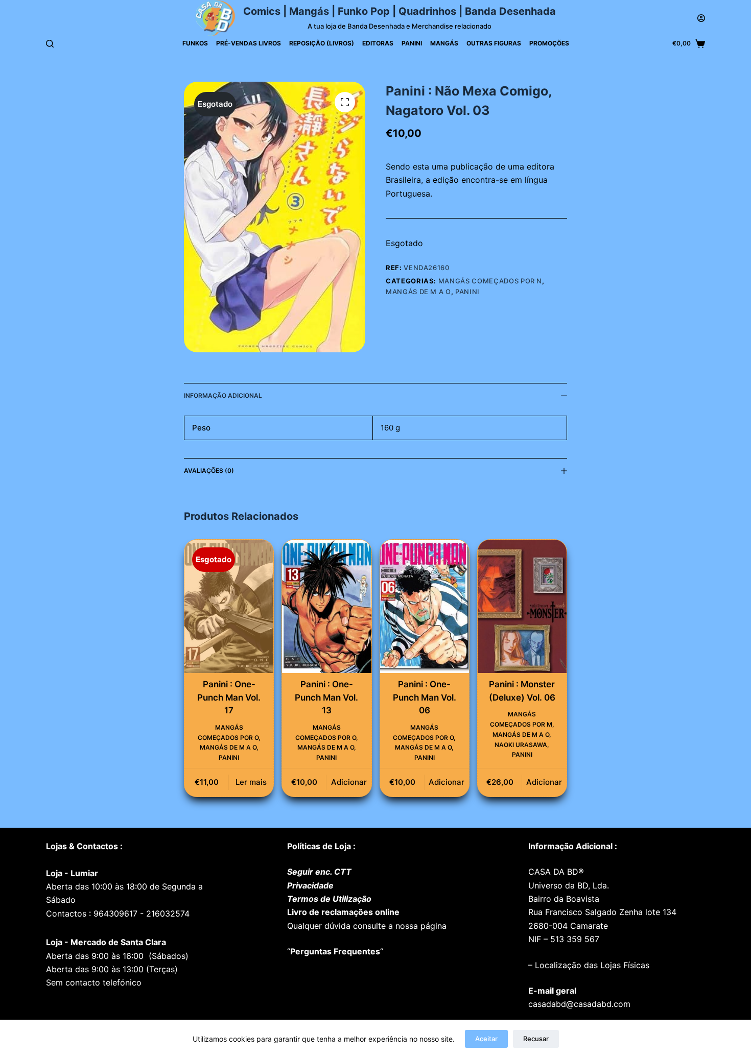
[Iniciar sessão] (701, 18)
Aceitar (486, 1039)
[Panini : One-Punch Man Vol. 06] (424, 606)
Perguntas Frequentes (335, 951)
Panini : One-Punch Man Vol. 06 (424, 697)
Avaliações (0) (209, 470)
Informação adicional (223, 395)
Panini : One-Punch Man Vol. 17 (229, 697)
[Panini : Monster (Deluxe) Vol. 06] (522, 606)
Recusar (536, 1039)
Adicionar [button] (349, 782)
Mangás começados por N (490, 281)
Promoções (549, 43)
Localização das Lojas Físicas (590, 965)
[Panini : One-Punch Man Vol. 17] (228, 606)
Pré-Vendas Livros (248, 43)
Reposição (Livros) (321, 43)
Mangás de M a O (418, 291)
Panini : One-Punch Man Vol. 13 (326, 697)
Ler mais (251, 782)
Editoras (377, 43)
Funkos (195, 43)
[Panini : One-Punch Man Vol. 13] (326, 606)
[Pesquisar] (50, 43)
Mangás (444, 43)
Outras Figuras (493, 43)
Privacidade (310, 885)
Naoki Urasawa (521, 745)
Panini (412, 43)
